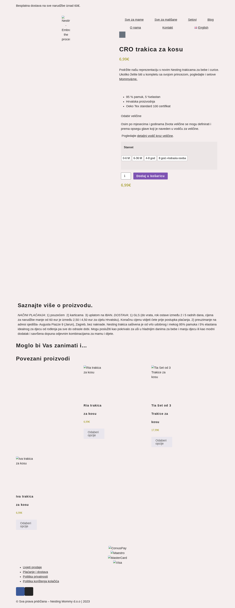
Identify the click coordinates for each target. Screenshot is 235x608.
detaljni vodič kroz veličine (155, 136)
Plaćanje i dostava (35, 572)
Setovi (192, 19)
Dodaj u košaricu (150, 176)
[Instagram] (29, 591)
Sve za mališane (165, 19)
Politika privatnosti (35, 576)
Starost (128, 147)
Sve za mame (134, 19)
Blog (210, 19)
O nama (135, 27)
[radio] (126, 158)
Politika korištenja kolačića (41, 581)
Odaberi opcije (93, 433)
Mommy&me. (128, 79)
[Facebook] (20, 591)
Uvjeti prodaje (32, 567)
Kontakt (167, 27)
